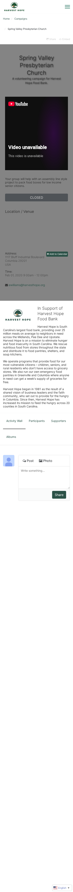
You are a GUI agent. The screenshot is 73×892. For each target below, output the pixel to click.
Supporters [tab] (58, 421)
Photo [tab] (47, 461)
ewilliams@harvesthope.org (27, 285)
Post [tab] (30, 461)
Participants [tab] (37, 421)
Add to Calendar (58, 254)
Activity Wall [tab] (14, 421)
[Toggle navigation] (67, 7)
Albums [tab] (11, 436)
